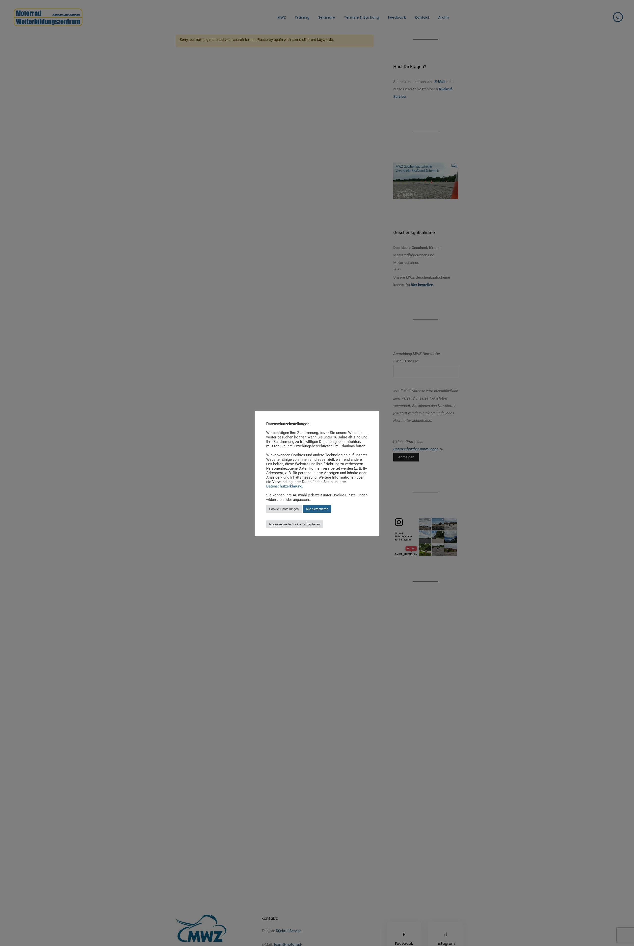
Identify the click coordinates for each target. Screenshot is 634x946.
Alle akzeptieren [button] (317, 509)
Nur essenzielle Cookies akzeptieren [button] (294, 524)
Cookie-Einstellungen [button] (284, 509)
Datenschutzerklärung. (284, 486)
